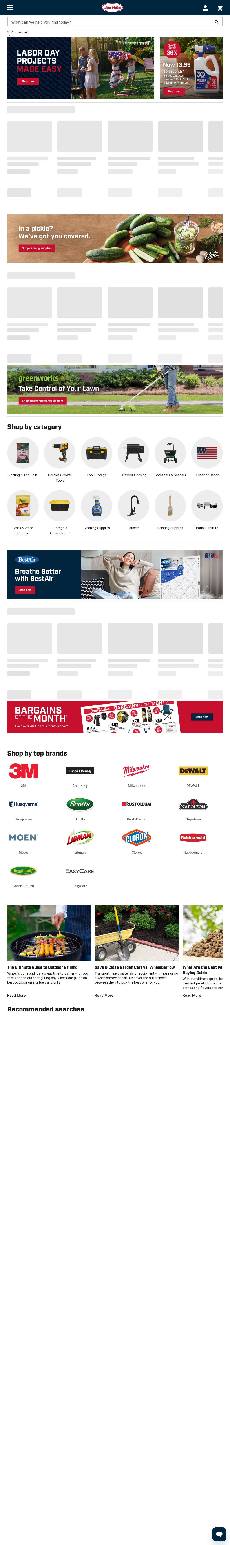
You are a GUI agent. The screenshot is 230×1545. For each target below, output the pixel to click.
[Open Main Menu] (10, 7)
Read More (16, 995)
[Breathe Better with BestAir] (115, 574)
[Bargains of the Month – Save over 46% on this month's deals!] (115, 717)
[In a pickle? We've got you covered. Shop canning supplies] (115, 238)
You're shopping (18, 32)
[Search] (217, 22)
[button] (205, 8)
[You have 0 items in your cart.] (220, 7)
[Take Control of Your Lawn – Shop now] (115, 389)
